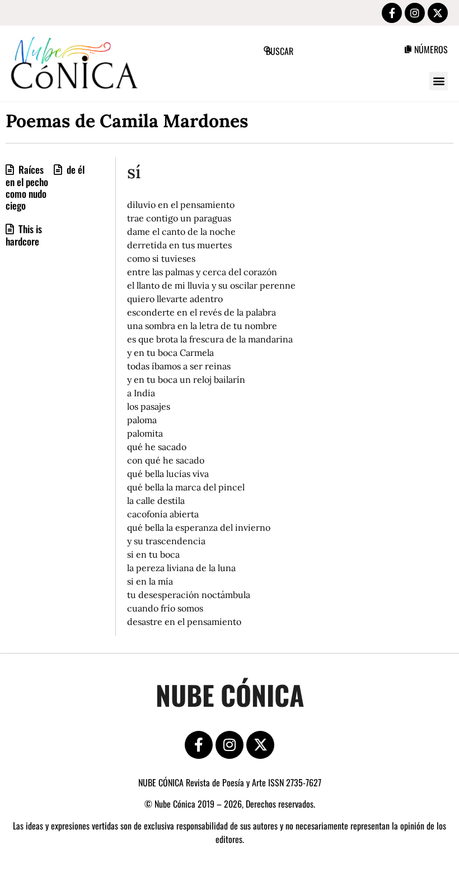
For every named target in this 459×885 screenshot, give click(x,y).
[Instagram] (415, 13)
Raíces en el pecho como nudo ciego (27, 187)
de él (74, 169)
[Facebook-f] (392, 13)
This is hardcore (24, 234)
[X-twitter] (438, 13)
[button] (438, 81)
